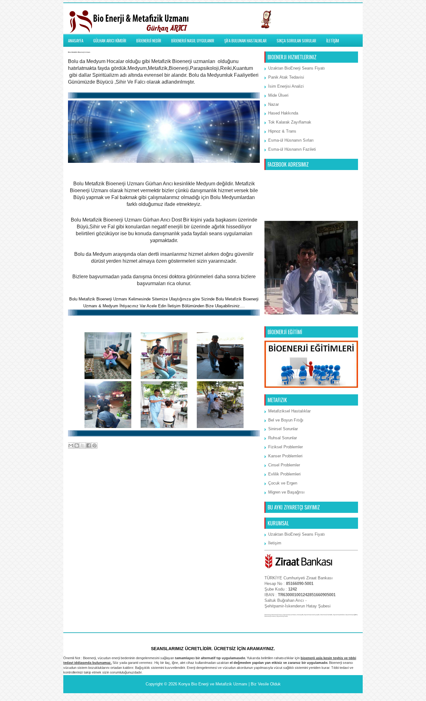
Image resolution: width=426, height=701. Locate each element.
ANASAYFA (75, 40)
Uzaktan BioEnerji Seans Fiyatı (296, 68)
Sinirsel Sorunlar (283, 428)
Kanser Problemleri (285, 456)
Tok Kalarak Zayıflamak (289, 122)
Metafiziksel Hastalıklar (289, 411)
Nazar (273, 104)
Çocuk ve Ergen (282, 483)
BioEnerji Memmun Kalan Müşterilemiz (164, 322)
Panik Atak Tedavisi (286, 77)
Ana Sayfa (164, 470)
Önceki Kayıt (246, 470)
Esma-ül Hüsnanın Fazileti (292, 149)
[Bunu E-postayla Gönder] (71, 445)
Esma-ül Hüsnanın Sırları (291, 140)
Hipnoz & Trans (282, 131)
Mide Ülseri (278, 95)
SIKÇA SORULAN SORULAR (296, 40)
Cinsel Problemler (284, 465)
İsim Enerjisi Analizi (286, 86)
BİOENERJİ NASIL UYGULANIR (192, 40)
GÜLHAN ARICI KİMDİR (109, 40)
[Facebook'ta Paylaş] (88, 445)
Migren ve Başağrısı (286, 492)
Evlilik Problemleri (284, 474)
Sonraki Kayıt (82, 470)
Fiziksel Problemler (285, 447)
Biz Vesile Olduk (266, 684)
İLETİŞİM (332, 40)
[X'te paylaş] (83, 445)
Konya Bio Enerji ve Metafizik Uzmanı (212, 684)
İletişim (274, 543)
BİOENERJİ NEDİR (148, 40)
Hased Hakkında (283, 113)
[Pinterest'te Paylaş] (94, 445)
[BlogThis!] (77, 445)
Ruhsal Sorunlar (282, 438)
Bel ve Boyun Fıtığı (285, 420)
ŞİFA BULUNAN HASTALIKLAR (245, 40)
